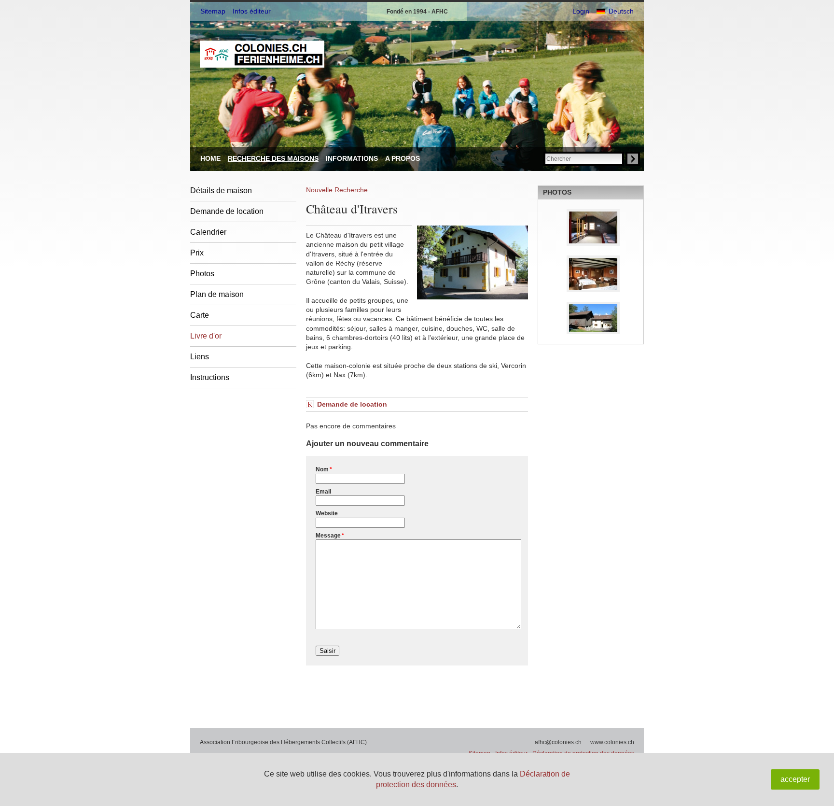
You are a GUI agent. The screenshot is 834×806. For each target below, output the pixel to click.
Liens (199, 357)
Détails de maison (221, 190)
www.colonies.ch (612, 742)
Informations (352, 158)
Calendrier (208, 232)
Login (580, 11)
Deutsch (621, 11)
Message (330, 535)
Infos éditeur (252, 11)
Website (327, 513)
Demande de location (227, 211)
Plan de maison (217, 294)
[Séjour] (591, 273)
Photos (202, 273)
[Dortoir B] (591, 227)
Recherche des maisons (273, 158)
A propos (402, 158)
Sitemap (212, 11)
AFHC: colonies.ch (262, 54)
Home (210, 158)
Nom (324, 469)
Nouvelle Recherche (337, 190)
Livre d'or (206, 336)
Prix (197, 253)
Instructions (209, 377)
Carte (199, 315)
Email (323, 491)
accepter (795, 779)
